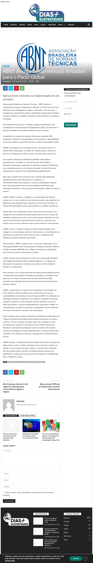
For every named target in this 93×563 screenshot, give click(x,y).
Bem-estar (52, 25)
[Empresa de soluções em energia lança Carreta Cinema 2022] (31, 425)
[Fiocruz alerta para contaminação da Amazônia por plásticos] (11, 425)
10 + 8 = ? (67, 114)
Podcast (71, 25)
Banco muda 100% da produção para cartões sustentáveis (49, 386)
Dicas (36, 25)
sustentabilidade (39, 362)
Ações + (43, 25)
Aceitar (76, 558)
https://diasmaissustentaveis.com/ (27, 404)
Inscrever (71, 125)
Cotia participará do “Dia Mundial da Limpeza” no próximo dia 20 (51, 531)
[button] (88, 24)
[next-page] (58, 416)
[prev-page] (55, 416)
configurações (10, 561)
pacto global (28, 362)
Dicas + (60, 25)
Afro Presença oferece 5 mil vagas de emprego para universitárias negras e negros (15, 388)
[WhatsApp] (22, 88)
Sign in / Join (5, 2)
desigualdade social (15, 362)
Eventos (67, 521)
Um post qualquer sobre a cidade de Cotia (50, 520)
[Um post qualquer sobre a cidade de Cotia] (38, 521)
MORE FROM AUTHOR (28, 416)
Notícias (13, 25)
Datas (66, 532)
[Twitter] (10, 88)
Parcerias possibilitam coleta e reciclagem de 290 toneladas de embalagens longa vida (50, 437)
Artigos (22, 25)
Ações (29, 25)
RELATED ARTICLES (11, 416)
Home (6, 25)
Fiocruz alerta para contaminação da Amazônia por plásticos (10, 437)
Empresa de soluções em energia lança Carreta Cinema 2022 (30, 436)
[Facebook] (5, 88)
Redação (8, 81)
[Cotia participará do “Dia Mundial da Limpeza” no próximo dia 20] (38, 531)
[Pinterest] (16, 88)
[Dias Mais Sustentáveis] (46, 12)
